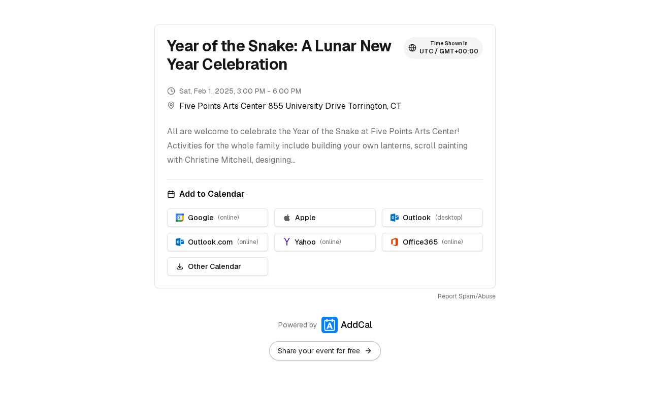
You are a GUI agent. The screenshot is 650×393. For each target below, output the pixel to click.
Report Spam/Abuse (467, 296)
